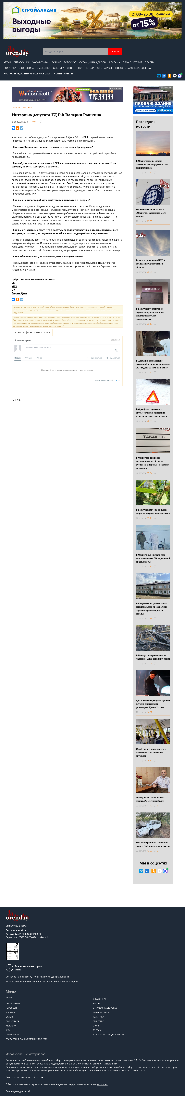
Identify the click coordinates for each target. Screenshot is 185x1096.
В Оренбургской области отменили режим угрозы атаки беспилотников (152, 164)
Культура (58, 68)
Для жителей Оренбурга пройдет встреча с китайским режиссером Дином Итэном (153, 704)
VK (13, 283)
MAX (14, 286)
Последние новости (146, 124)
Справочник (21, 62)
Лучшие (28, 357)
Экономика (26, 68)
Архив (7, 62)
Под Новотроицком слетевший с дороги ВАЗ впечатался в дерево (153, 844)
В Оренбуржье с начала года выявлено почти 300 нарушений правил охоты (153, 558)
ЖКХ (79, 68)
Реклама (114, 62)
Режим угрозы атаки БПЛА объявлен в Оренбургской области (150, 263)
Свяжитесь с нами (16, 925)
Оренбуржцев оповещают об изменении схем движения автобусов (151, 752)
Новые (17, 357)
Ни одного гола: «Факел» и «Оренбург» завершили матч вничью (151, 213)
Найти (115, 51)
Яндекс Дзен (19, 293)
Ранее (39, 357)
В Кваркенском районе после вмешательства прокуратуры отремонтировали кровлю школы (151, 608)
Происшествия (132, 62)
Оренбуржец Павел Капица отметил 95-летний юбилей (150, 799)
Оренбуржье (104, 68)
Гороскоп (70, 62)
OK (13, 289)
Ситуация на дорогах (92, 62)
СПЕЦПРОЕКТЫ (64, 73)
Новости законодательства (133, 68)
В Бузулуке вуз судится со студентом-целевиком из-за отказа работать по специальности (150, 314)
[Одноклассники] (17, 128)
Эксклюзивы (40, 62)
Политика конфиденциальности (51, 976)
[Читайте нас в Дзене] (175, 76)
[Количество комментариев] (157, 172)
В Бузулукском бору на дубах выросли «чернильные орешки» (153, 511)
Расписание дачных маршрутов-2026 (26, 73)
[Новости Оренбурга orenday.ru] (17, 51)
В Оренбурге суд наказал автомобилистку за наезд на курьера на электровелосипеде (152, 412)
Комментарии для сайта (107, 380)
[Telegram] (21, 128)
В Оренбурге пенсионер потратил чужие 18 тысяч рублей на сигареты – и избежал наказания (152, 463)
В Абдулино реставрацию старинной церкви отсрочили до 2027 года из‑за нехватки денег (153, 364)
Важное (56, 62)
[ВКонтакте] (13, 128)
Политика (9, 68)
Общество (43, 68)
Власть (149, 62)
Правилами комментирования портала (86, 307)
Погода (89, 68)
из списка (102, 1084)
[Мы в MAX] (180, 76)
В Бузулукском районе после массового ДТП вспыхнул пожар (153, 657)
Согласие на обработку (19, 976)
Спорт (71, 68)
